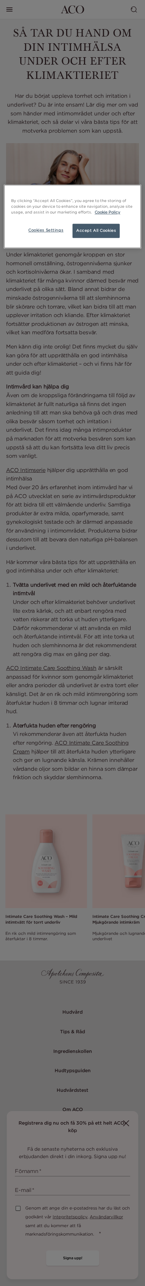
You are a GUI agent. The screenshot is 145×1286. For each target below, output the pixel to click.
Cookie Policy (107, 212)
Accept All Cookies (96, 230)
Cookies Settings (45, 230)
